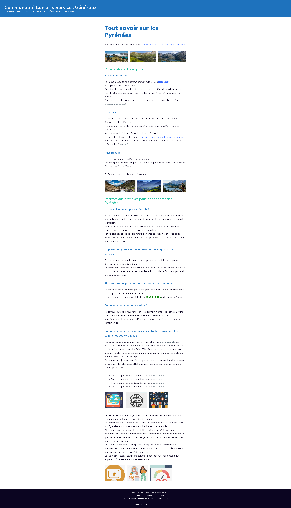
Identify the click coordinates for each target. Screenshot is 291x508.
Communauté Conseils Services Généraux (51, 7)
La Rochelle (149, 498)
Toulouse (159, 498)
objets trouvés (147, 495)
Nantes (167, 498)
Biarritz (141, 498)
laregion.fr (123, 144)
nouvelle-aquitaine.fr (115, 104)
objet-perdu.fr (167, 341)
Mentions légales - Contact (145, 504)
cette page (158, 375)
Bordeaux (133, 498)
